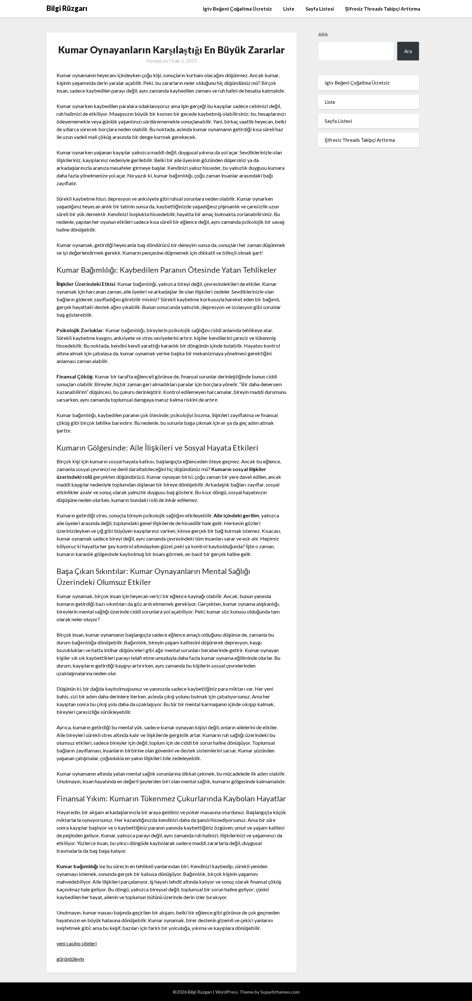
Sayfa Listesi (320, 9)
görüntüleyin (70, 959)
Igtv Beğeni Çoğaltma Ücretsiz (237, 9)
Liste (288, 9)
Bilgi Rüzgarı (67, 8)
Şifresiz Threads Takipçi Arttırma (382, 9)
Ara (323, 34)
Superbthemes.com (280, 992)
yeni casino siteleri (77, 943)
